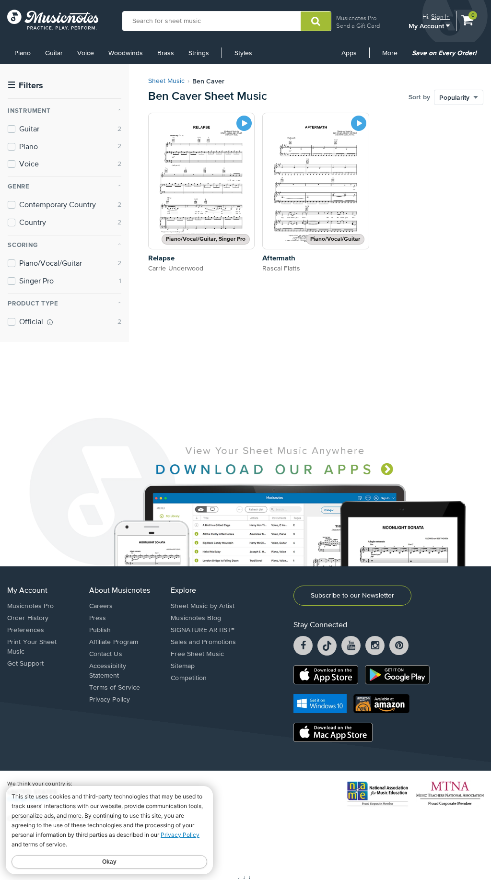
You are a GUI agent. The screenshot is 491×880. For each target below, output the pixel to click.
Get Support (25, 663)
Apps (349, 53)
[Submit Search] (316, 21)
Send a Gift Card (358, 26)
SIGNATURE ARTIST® (202, 630)
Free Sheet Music (197, 654)
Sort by (419, 97)
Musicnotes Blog (196, 618)
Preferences (25, 630)
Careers (101, 606)
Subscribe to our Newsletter (352, 595)
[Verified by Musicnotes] (50, 322)
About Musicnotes (119, 591)
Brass (165, 53)
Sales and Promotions (203, 642)
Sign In (440, 16)
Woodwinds (125, 53)
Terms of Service (114, 687)
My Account (427, 25)
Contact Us (105, 654)
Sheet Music (166, 81)
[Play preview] (244, 123)
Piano (22, 53)
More (393, 56)
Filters (25, 85)
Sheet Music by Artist (202, 606)
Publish (100, 630)
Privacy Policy (109, 699)
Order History (27, 618)
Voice (85, 53)
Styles (243, 53)
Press (97, 618)
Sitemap (183, 666)
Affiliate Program (114, 642)
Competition (189, 678)
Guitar (54, 53)
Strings (198, 53)
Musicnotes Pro (356, 18)
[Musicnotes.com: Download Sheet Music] (52, 19)
